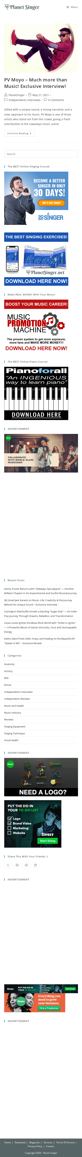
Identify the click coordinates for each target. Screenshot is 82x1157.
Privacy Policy (35, 1146)
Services (47, 1142)
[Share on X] (8, 865)
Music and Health (14, 705)
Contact (50, 1146)
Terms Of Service (65, 1142)
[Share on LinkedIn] (35, 865)
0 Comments (56, 100)
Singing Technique (14, 733)
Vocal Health (11, 740)
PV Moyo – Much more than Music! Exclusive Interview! (35, 82)
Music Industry (12, 712)
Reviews (8, 719)
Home (7, 1142)
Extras (7, 685)
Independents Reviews (17, 698)
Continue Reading (21, 132)
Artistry (8, 671)
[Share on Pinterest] (26, 865)
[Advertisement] (41, 526)
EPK (6, 678)
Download (20, 1142)
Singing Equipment (15, 726)
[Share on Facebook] (17, 865)
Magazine (34, 1142)
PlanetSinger (17, 95)
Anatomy (9, 664)
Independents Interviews (24, 100)
